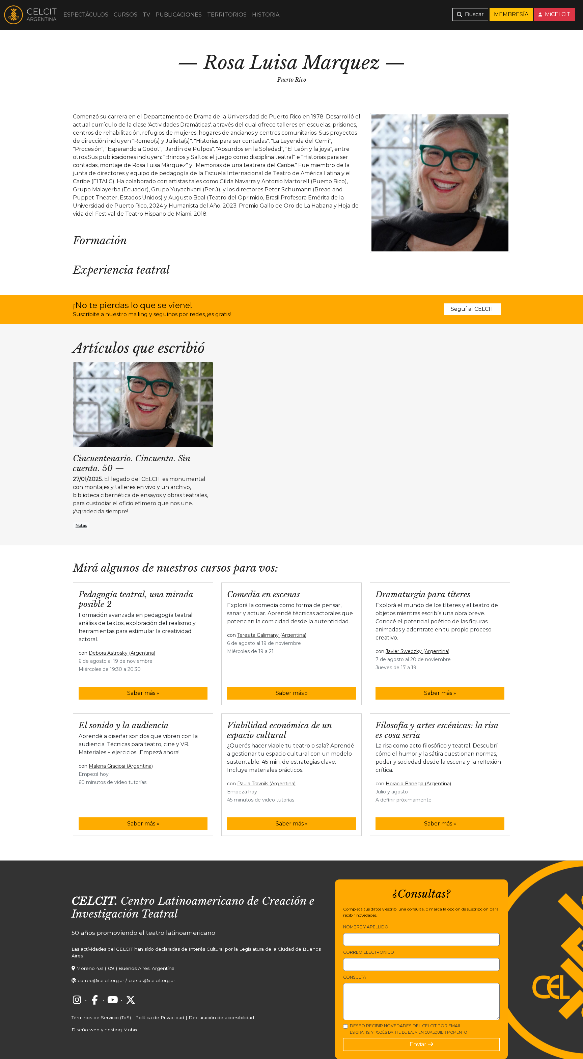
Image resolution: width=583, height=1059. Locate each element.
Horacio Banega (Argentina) (418, 784)
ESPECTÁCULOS (85, 14)
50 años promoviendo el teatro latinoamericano (143, 932)
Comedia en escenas (263, 594)
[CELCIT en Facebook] (94, 1000)
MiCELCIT (557, 14)
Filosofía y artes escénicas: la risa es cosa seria (437, 730)
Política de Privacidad (159, 1017)
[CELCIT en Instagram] (77, 1000)
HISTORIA (265, 14)
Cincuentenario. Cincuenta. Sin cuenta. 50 (131, 463)
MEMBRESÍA (511, 14)
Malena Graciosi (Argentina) (121, 766)
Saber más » (143, 693)
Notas (81, 525)
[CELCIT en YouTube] (112, 1000)
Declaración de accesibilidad (221, 1017)
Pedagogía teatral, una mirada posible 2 (136, 599)
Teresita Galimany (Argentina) (271, 635)
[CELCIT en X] (130, 1000)
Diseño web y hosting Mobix (104, 1029)
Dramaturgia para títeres (423, 594)
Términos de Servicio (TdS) (101, 1017)
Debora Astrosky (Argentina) (122, 653)
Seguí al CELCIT (472, 309)
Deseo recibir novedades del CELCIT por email (408, 1028)
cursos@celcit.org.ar (152, 980)
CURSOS (125, 14)
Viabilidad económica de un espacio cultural (279, 730)
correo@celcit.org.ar (101, 980)
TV (146, 14)
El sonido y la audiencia (124, 725)
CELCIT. (94, 901)
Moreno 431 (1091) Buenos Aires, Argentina (125, 968)
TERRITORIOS (227, 14)
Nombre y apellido (365, 926)
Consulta (354, 977)
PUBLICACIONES (179, 14)
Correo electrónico (368, 952)
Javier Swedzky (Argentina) (417, 651)
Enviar (419, 1044)
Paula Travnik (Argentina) (266, 784)
